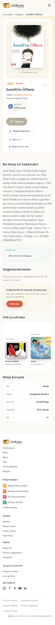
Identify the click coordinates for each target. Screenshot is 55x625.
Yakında (18, 121)
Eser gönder (9, 576)
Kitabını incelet (10, 571)
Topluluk (7, 557)
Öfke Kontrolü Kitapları (20, 256)
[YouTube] (20, 588)
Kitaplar (19, 14)
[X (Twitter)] (14, 588)
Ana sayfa (7, 14)
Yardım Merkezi (10, 466)
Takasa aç (16, 139)
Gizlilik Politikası (10, 605)
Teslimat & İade (10, 611)
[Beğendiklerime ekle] (45, 85)
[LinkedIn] (25, 588)
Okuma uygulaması (12, 552)
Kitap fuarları (9, 526)
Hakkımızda (8, 448)
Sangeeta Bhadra (22, 94)
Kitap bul (7, 548)
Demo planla (9, 531)
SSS (5, 462)
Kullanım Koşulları (29, 600)
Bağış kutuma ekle (20, 146)
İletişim (6, 471)
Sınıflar (6, 521)
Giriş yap (14, 303)
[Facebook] (9, 588)
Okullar (7, 516)
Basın (5, 457)
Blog (5, 452)
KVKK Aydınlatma (29, 605)
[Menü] (49, 5)
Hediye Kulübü (10, 507)
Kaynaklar (8, 535)
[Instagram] (4, 588)
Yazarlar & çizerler (13, 566)
